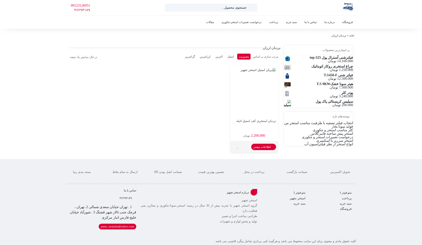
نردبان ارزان (338, 35)
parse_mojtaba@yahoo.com (117, 226)
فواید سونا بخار (342, 126)
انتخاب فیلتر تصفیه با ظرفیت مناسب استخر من (318, 123)
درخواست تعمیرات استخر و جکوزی (327, 137)
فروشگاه (347, 22)
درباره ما (329, 22)
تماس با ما (310, 22)
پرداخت (273, 22)
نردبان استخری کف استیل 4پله (256, 121)
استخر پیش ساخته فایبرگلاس (332, 133)
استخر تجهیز (298, 198)
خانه (351, 35)
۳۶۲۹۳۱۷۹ (82, 10)
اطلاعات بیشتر (262, 147)
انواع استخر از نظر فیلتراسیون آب (328, 144)
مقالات (210, 22)
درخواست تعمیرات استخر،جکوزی (242, 22)
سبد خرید (291, 22)
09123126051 (80, 5)
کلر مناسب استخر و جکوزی (333, 130)
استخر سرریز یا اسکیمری (334, 140)
